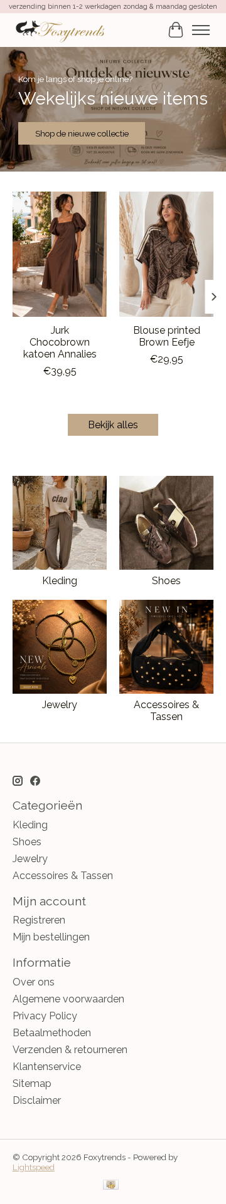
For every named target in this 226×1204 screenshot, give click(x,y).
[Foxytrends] (59, 30)
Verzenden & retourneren (70, 1050)
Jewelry (59, 705)
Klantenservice (47, 1067)
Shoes (166, 581)
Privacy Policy (45, 1016)
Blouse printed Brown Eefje (166, 336)
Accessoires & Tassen (166, 711)
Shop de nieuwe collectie (82, 133)
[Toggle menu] (200, 30)
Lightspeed (34, 1167)
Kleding (59, 581)
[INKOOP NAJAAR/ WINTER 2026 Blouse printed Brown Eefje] (166, 254)
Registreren (39, 920)
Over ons (34, 982)
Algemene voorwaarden (68, 999)
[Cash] (111, 1185)
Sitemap (32, 1083)
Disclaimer (37, 1100)
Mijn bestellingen (51, 937)
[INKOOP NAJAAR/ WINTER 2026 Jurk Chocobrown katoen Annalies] (60, 254)
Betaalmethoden (52, 1033)
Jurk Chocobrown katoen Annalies (60, 342)
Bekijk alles (113, 425)
